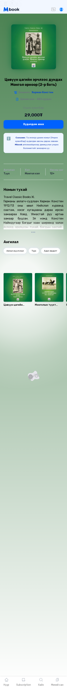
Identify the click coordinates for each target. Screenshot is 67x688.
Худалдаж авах (33, 124)
